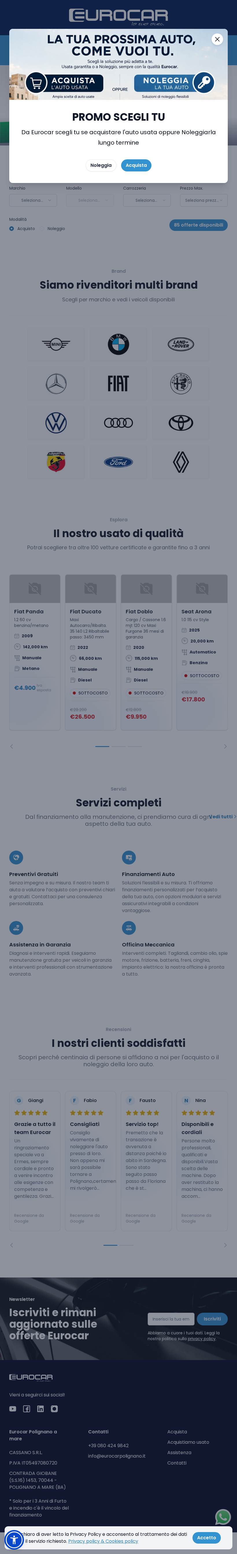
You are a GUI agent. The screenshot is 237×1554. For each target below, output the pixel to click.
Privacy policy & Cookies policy (103, 1541)
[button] (14, 1539)
